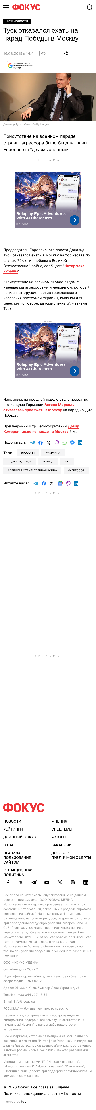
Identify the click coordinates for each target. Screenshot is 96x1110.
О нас (9, 845)
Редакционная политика (18, 872)
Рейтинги (13, 829)
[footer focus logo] (23, 807)
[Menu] (6, 7)
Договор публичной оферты (71, 855)
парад (48, 461)
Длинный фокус (19, 837)
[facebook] (8, 882)
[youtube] (47, 882)
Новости (12, 821)
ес (68, 461)
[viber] (59, 882)
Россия (29, 452)
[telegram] (34, 882)
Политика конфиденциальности (31, 1093)
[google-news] (72, 882)
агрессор (77, 470)
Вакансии (61, 845)
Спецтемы (61, 829)
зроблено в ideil (17, 1101)
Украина (54, 452)
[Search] (90, 7)
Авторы (58, 837)
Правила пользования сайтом (17, 857)
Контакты (72, 1093)
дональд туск (20, 461)
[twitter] (21, 882)
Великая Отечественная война (33, 470)
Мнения (59, 821)
